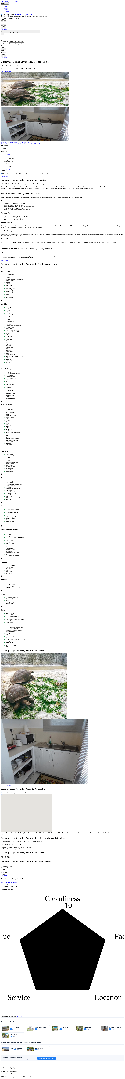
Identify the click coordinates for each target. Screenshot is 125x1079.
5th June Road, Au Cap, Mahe (9, 1071)
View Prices (14, 882)
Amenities (17, 144)
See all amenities (5, 169)
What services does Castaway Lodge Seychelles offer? (16, 847)
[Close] (2, 34)
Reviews (39, 144)
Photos (22, 144)
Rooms (12, 144)
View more (4, 875)
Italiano (6, 8)
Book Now (4, 29)
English (6, 6)
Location (26, 144)
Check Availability (6, 71)
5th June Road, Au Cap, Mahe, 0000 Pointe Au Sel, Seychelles (19, 68)
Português (6, 11)
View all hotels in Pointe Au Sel (45, 1058)
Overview (3, 144)
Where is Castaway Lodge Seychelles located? (14, 849)
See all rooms (4, 260)
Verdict (8, 144)
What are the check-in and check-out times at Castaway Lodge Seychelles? (22, 841)
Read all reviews (5, 154)
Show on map (5, 176)
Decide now (4, 245)
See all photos (6, 785)
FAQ (31, 144)
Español (6, 9)
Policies (35, 144)
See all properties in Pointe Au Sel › (23, 14)
